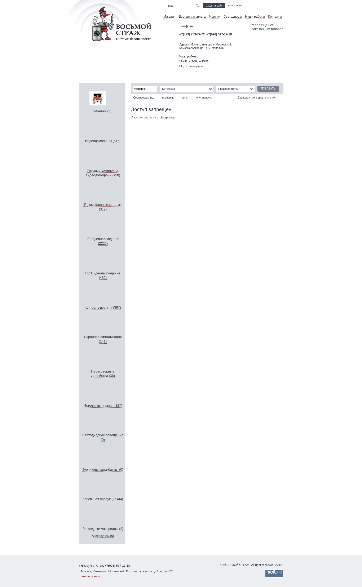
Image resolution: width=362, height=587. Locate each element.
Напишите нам (89, 576)
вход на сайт (214, 5)
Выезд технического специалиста (265, 5)
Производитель (228, 88)
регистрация (234, 5)
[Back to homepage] (106, 47)
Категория (168, 88)
